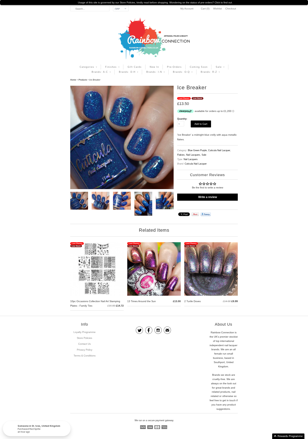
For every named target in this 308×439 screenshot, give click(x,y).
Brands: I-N (155, 72)
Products (82, 80)
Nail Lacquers (193, 154)
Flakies (181, 154)
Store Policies (84, 338)
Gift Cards (135, 67)
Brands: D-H (128, 72)
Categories (88, 67)
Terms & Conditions (85, 355)
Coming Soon (199, 67)
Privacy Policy (84, 349)
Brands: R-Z (210, 72)
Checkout (230, 8)
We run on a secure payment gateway (154, 420)
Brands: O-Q (183, 72)
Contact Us (84, 343)
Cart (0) (205, 8)
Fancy (206, 214)
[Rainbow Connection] (154, 38)
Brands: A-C (101, 72)
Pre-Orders (174, 67)
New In (154, 67)
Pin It (195, 214)
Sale (220, 67)
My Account (186, 8)
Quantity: (182, 118)
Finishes (112, 67)
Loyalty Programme (84, 332)
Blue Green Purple (197, 150)
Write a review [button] (207, 197)
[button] (288, 436)
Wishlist (217, 8)
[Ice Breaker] (79, 201)
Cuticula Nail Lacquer (219, 150)
